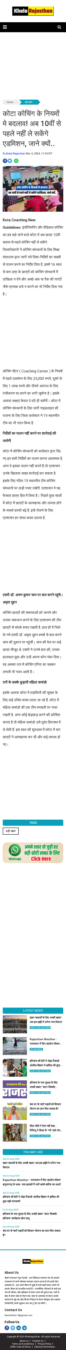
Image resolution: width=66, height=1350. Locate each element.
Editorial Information (44, 1347)
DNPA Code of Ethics (20, 1347)
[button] (5, 27)
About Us (12, 1272)
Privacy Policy (44, 1344)
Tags (33, 822)
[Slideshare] (24, 1328)
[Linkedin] (18, 1328)
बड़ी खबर (28, 102)
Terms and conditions (23, 1344)
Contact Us (13, 1310)
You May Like (33, 1152)
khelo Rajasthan (15, 153)
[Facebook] (7, 1328)
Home (10, 102)
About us (24, 1341)
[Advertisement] (33, 65)
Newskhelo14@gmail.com (18, 1315)
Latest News (33, 1010)
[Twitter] (12, 1328)
